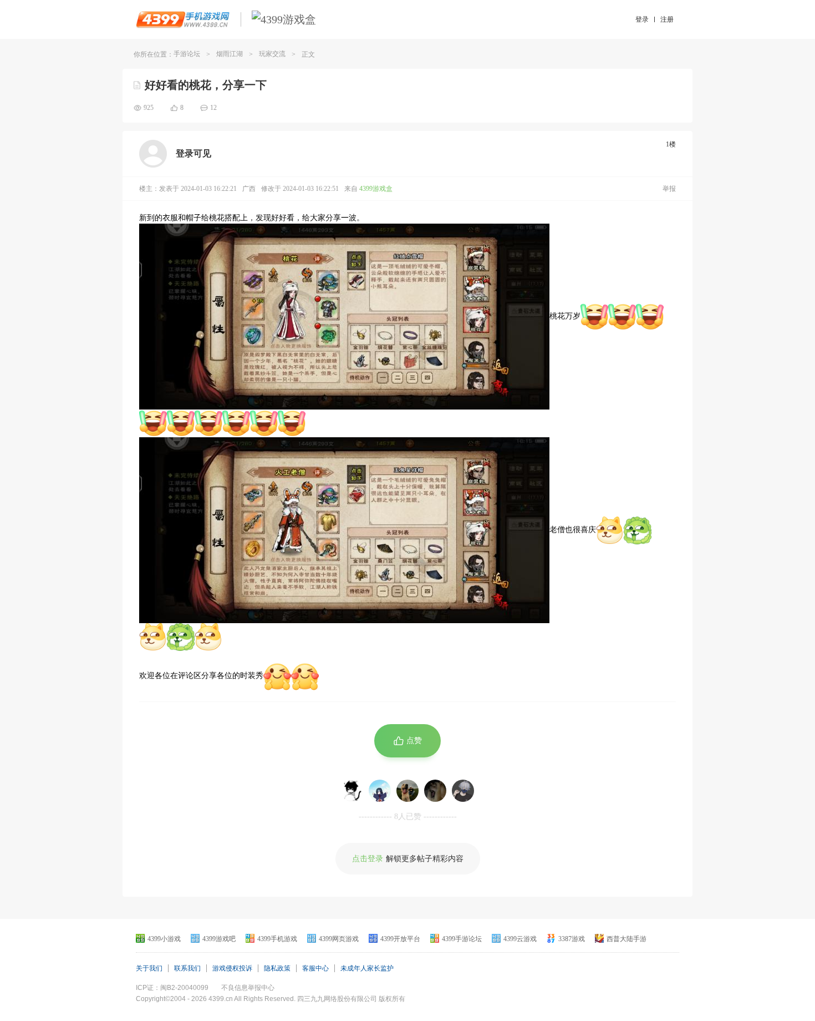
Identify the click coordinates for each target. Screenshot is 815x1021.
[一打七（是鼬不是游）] (380, 791)
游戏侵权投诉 (232, 968)
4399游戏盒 (376, 189)
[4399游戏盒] (284, 19)
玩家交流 (272, 54)
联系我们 (187, 968)
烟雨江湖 (229, 54)
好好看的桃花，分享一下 (206, 85)
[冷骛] (463, 791)
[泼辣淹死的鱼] (407, 791)
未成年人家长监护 (367, 968)
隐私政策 (277, 968)
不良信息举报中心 (247, 988)
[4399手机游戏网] (183, 19)
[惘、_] (352, 791)
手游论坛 (187, 54)
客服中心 (315, 968)
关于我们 (149, 968)
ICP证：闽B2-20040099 (172, 988)
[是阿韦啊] (435, 791)
